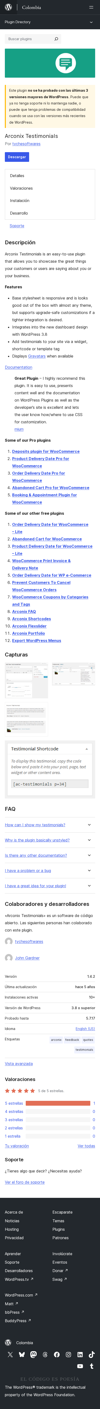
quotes (88, 1040)
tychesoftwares (26, 143)
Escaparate (62, 1212)
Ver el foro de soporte (25, 1182)
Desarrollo (19, 213)
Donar (60, 1270)
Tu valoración (17, 1145)
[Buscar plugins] (56, 39)
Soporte (17, 225)
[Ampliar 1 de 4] (41, 669)
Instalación (19, 200)
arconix (56, 1040)
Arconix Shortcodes (31, 618)
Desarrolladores (19, 1270)
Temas (58, 1220)
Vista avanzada (19, 1063)
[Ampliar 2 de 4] (88, 669)
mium (19, 429)
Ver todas (86, 1145)
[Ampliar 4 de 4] (88, 747)
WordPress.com (21, 1295)
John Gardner (27, 957)
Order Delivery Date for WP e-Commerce (51, 575)
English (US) (85, 1029)
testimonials (84, 1049)
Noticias (12, 1220)
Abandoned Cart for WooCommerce (47, 539)
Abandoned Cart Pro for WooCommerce (50, 487)
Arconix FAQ (24, 611)
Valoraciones (21, 188)
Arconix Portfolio (28, 633)
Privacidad (14, 1237)
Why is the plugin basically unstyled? (37, 840)
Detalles (17, 175)
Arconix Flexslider (29, 626)
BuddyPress (18, 1320)
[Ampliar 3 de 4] (41, 708)
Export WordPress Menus (36, 640)
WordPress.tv (19, 1279)
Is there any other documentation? (36, 855)
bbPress (15, 1312)
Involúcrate (62, 1253)
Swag (59, 1279)
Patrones (60, 1237)
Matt (11, 1303)
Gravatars (37, 356)
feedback (72, 1040)
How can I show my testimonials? (35, 825)
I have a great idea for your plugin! (35, 886)
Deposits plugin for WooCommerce (46, 451)
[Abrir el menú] (92, 7)
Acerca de (14, 1212)
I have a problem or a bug (28, 870)
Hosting (12, 1229)
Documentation (18, 367)
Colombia (24, 1342)
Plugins (58, 1229)
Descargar (17, 157)
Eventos (59, 1262)
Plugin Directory (18, 22)
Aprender (13, 1253)
